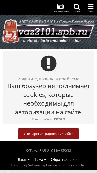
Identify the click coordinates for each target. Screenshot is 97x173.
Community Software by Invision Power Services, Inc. (48, 165)
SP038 (66, 150)
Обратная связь (65, 159)
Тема (39, 159)
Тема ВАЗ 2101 (42, 150)
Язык (23, 159)
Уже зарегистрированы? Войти (48, 133)
